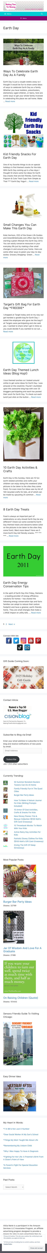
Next (12, 624)
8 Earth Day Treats (16, 509)
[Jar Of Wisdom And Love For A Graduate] (23, 927)
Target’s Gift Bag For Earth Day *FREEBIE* (21, 306)
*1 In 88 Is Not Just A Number (16, 1129)
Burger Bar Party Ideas (24, 795)
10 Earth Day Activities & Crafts (20, 469)
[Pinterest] (38, 641)
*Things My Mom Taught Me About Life (20, 1140)
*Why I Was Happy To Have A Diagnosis (20, 1151)
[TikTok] (20, 647)
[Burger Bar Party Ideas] (23, 881)
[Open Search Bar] (41, 14)
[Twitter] (16, 641)
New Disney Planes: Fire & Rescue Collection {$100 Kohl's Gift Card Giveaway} (27, 819)
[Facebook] (9, 641)
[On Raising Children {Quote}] (23, 977)
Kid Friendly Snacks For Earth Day (19, 155)
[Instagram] (23, 641)
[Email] (27, 647)
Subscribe (11, 759)
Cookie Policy (8, 1244)
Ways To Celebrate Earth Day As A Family (20, 73)
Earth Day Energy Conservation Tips (16, 584)
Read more (10, 101)
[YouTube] (31, 641)
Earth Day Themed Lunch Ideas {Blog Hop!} (21, 371)
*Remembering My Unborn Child (17, 1146)
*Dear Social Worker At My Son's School (20, 1134)
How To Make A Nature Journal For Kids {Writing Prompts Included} (28, 803)
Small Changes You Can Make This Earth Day (19, 226)
